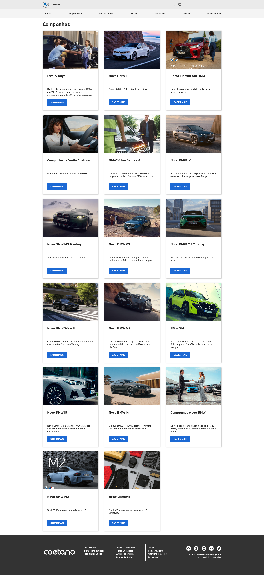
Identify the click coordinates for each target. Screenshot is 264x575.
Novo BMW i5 (57, 412)
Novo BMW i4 (119, 412)
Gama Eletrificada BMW (188, 76)
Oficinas (133, 13)
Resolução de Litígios (93, 554)
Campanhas (160, 13)
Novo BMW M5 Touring (187, 244)
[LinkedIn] (204, 548)
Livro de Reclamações (125, 554)
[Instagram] (196, 548)
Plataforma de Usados (157, 554)
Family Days (56, 76)
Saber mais (57, 102)
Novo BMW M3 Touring (64, 244)
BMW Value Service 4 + (126, 160)
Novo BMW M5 (119, 328)
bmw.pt (151, 547)
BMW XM (177, 328)
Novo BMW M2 (58, 496)
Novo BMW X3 (119, 244)
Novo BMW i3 (119, 76)
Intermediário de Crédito (94, 551)
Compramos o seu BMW (188, 412)
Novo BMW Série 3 (61, 328)
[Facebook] (188, 548)
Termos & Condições (124, 551)
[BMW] (46, 5)
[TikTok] (219, 548)
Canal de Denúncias (124, 557)
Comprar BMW (75, 13)
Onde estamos (214, 13)
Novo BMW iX (180, 160)
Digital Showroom (155, 551)
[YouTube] (211, 548)
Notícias (186, 13)
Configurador (153, 557)
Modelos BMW (106, 13)
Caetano (47, 13)
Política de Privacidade (125, 547)
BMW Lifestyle (120, 496)
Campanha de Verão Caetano (68, 160)
